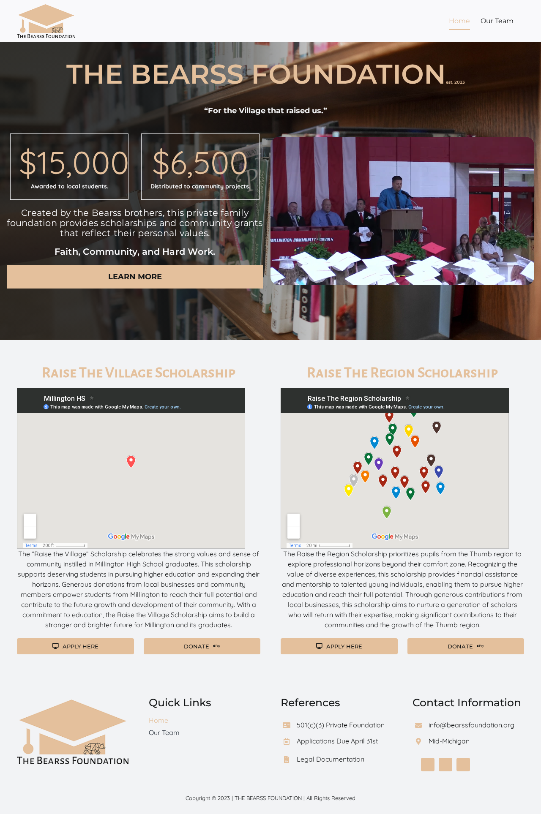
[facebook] (427, 764)
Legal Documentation (330, 759)
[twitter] (445, 764)
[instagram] (463, 764)
